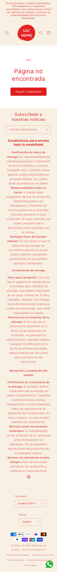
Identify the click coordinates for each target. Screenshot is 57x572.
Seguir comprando (28, 91)
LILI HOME (26, 545)
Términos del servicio (43, 555)
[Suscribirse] (47, 129)
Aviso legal (30, 565)
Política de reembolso (34, 550)
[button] (7, 33)
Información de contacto (40, 560)
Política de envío (15, 560)
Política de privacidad (17, 555)
